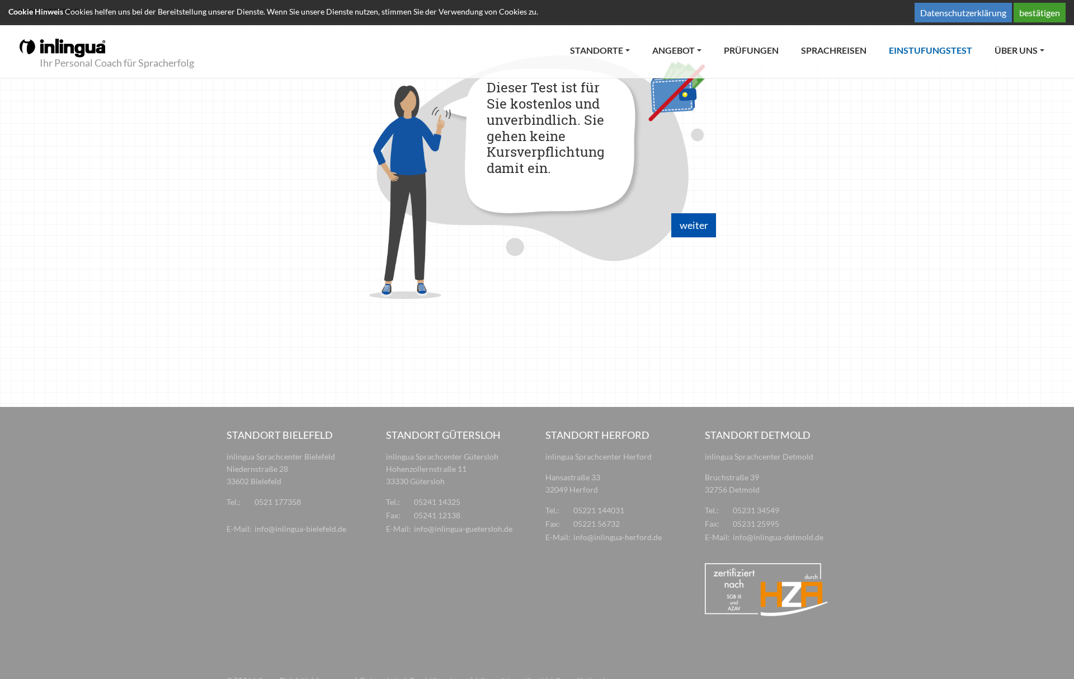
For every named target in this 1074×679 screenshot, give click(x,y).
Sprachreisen (833, 50)
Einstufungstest (936, 49)
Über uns (1016, 50)
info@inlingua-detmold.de (778, 537)
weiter (694, 225)
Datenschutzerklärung (963, 12)
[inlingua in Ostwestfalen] (62, 47)
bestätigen (1039, 12)
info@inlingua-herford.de (617, 537)
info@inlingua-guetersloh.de (463, 528)
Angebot (673, 50)
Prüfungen (751, 50)
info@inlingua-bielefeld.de (300, 528)
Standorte (596, 50)
